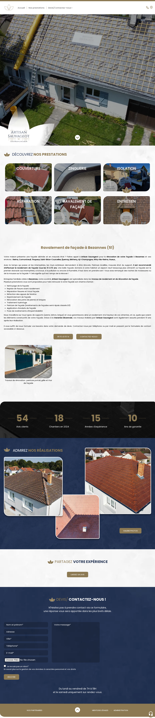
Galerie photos (130, 530)
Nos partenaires (34, 710)
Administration (121, 710)
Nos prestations (36, 7)
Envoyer (11, 677)
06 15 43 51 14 (63, 336)
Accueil (21, 7)
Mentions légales (100, 710)
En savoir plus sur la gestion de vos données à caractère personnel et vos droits (40, 669)
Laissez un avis (77, 574)
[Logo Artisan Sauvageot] (27, 126)
